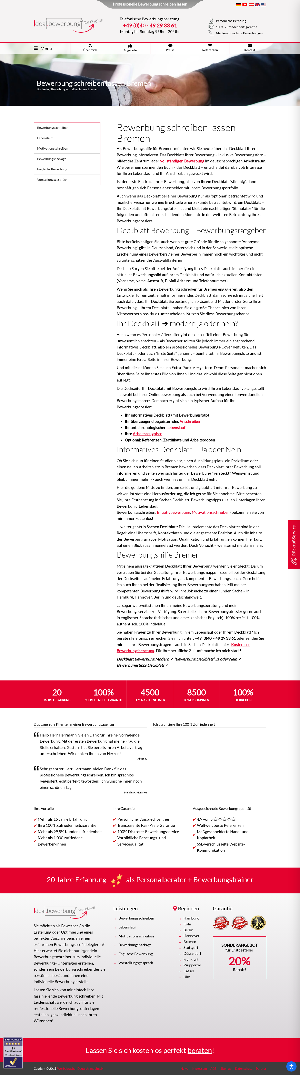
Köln (187, 924)
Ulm (186, 977)
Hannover (191, 935)
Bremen (189, 941)
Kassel (188, 971)
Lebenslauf (44, 138)
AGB (213, 1068)
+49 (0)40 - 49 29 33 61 (150, 25)
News (184, 1068)
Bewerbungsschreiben (52, 127)
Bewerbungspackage (51, 159)
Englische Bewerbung (52, 169)
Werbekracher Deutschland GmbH (80, 1068)
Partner (261, 1068)
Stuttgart (190, 947)
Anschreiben (190, 421)
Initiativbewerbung (173, 512)
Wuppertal (192, 965)
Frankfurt (191, 959)
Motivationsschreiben (52, 148)
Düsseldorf (192, 953)
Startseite (43, 89)
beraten (200, 1050)
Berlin (188, 930)
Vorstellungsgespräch (52, 179)
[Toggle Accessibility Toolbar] (291, 1066)
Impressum (199, 1068)
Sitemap (225, 1068)
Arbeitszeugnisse (147, 433)
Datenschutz (243, 1068)
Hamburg (191, 918)
